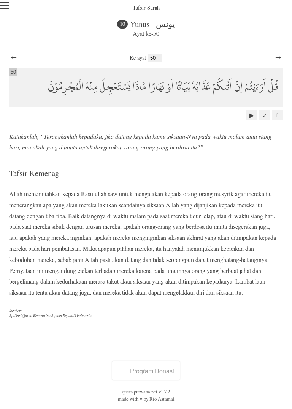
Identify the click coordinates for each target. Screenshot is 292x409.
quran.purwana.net (139, 391)
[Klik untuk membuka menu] (4, 5)
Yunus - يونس (152, 24)
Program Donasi (152, 370)
